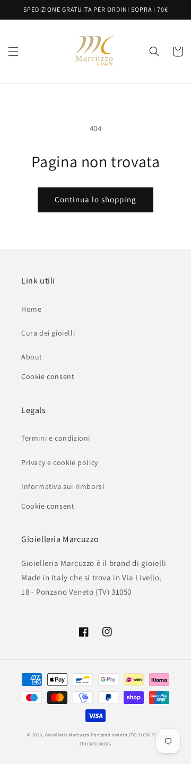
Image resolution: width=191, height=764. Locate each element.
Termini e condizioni (55, 438)
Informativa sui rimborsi (62, 486)
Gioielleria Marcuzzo (67, 734)
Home (31, 309)
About (31, 357)
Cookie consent (47, 376)
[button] (13, 51)
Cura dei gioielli (48, 333)
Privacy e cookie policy (59, 462)
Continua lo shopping (95, 199)
